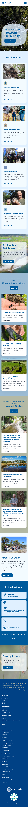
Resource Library (5, 766)
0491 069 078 (5, 698)
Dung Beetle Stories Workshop (13, 312)
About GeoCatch (5, 727)
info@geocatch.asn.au (7, 700)
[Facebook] (2, 703)
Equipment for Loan (6, 771)
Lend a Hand (4, 758)
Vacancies (4, 734)
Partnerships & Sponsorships (8, 756)
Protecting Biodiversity (7, 743)
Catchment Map (5, 732)
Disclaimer (4, 782)
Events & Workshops (6, 753)
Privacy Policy (5, 777)
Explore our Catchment (7, 730)
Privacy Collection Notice (7, 779)
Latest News (4, 764)
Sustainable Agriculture (7, 740)
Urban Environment (6, 745)
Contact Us (4, 695)
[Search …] (21, 3)
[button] (1, 27)
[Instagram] (4, 703)
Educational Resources (7, 769)
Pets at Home (4, 747)
